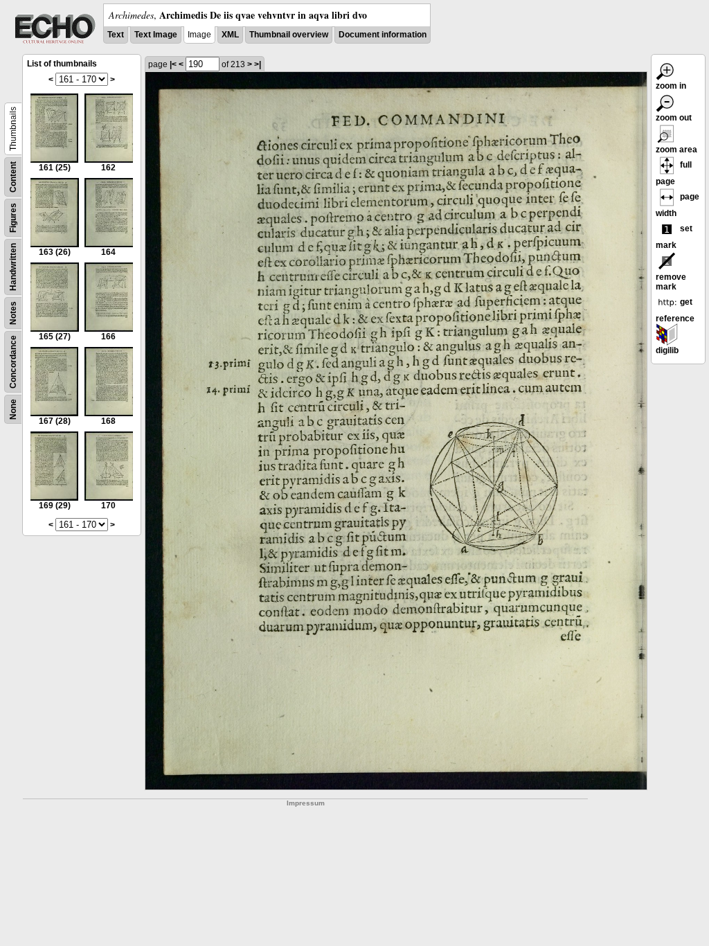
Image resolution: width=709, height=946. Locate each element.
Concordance (13, 362)
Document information (383, 34)
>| (257, 64)
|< (173, 64)
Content (13, 177)
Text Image (155, 34)
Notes (13, 313)
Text (115, 34)
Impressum (306, 803)
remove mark (671, 282)
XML (230, 34)
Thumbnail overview (288, 34)
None (13, 409)
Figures (13, 218)
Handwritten (13, 267)
